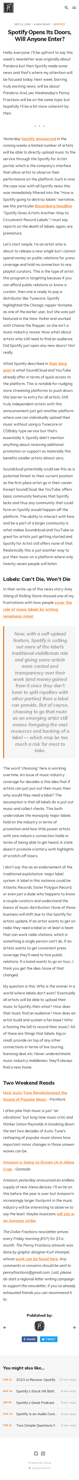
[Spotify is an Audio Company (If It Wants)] (39, 1414)
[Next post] (72, 1327)
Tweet (51, 1339)
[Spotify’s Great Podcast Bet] (39, 1402)
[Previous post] (6, 1327)
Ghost (47, 1462)
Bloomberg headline (53, 206)
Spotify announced (38, 138)
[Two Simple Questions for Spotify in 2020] (39, 1425)
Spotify (59, 24)
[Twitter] (36, 1453)
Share (31, 1339)
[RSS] (43, 1453)
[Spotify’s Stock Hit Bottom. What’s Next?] (39, 1391)
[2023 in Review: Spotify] (39, 1379)
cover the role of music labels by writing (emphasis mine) (37, 609)
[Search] (66, 7)
